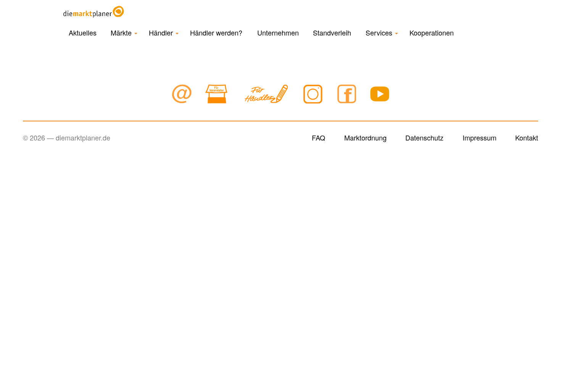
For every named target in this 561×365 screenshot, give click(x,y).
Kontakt (526, 137)
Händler (162, 32)
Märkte (122, 32)
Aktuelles (83, 32)
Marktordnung (365, 137)
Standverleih (332, 32)
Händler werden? (216, 32)
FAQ (318, 137)
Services (380, 32)
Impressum (480, 137)
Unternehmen (278, 32)
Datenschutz (424, 137)
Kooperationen (431, 32)
